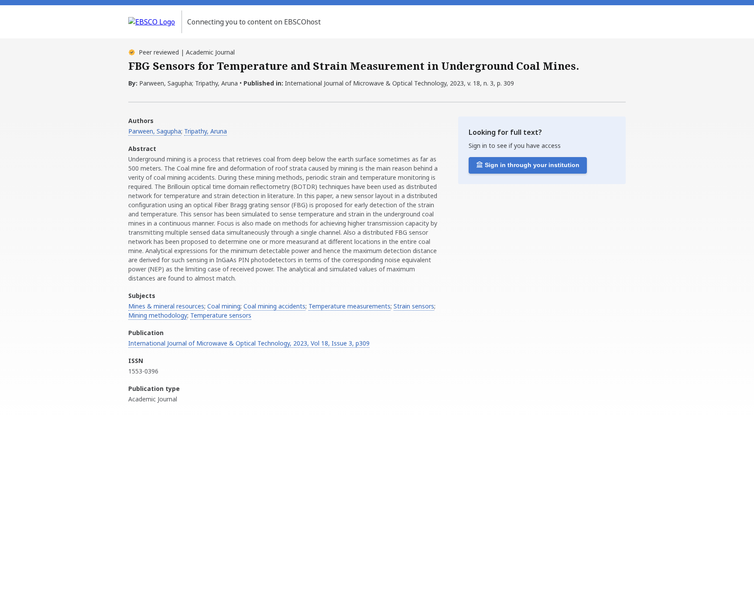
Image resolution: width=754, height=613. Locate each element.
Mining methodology (157, 315)
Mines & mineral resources (166, 306)
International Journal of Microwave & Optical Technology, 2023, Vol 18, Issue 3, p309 (249, 343)
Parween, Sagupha (154, 131)
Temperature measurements (349, 306)
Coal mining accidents (274, 306)
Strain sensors (414, 306)
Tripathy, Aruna (205, 131)
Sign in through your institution (532, 164)
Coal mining (223, 306)
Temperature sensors (220, 315)
